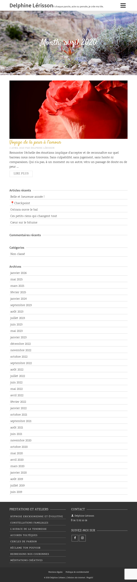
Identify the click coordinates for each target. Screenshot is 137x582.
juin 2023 (16, 324)
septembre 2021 (20, 421)
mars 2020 (17, 466)
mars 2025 (17, 286)
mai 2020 (16, 453)
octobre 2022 (18, 357)
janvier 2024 (18, 299)
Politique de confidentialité (77, 572)
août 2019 (16, 479)
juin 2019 (16, 492)
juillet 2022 (17, 376)
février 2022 (18, 402)
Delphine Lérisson (43, 148)
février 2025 (18, 292)
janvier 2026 (18, 273)
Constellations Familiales (29, 523)
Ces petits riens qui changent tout (33, 216)
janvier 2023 (18, 337)
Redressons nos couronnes (29, 554)
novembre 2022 (20, 350)
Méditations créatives (26, 560)
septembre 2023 (21, 305)
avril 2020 (17, 460)
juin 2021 (16, 434)
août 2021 (16, 427)
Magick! (90, 577)
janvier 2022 (18, 408)
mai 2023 (16, 331)
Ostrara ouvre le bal (24, 210)
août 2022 (16, 369)
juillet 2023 (17, 318)
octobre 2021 (18, 415)
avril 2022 (16, 395)
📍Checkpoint (20, 203)
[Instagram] (82, 538)
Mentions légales (55, 572)
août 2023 (16, 312)
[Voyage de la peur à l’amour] (68, 109)
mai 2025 (16, 279)
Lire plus (21, 174)
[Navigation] (123, 5)
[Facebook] (75, 538)
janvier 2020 (18, 473)
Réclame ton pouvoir (25, 548)
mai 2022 (16, 389)
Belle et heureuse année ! (27, 197)
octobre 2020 (19, 447)
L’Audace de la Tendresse (28, 529)
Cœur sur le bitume (23, 222)
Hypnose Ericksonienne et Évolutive (36, 516)
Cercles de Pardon (23, 542)
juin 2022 (16, 382)
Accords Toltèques (23, 535)
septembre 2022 (21, 363)
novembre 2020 (20, 440)
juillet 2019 (17, 485)
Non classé (17, 254)
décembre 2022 (20, 344)
